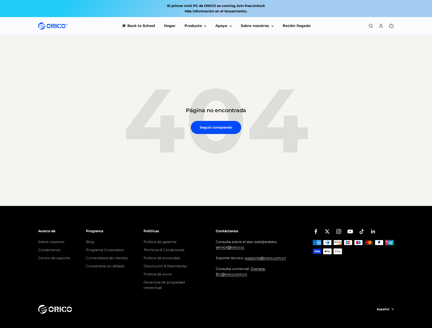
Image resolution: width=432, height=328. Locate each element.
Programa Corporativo (105, 250)
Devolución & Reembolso (165, 266)
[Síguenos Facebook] (316, 231)
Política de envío (158, 274)
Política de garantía (160, 242)
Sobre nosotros (255, 26)
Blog (90, 242)
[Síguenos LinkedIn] (373, 231)
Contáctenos (49, 250)
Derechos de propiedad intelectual (164, 285)
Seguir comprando (216, 127)
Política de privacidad (162, 258)
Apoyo (221, 26)
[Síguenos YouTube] (350, 231)
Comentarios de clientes (107, 258)
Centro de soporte (54, 258)
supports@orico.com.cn (265, 258)
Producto (193, 26)
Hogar (170, 26)
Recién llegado (296, 26)
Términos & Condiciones (164, 250)
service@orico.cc (230, 247)
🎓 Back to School (138, 26)
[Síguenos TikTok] (362, 231)
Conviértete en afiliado (105, 266)
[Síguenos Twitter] (327, 231)
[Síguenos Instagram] (339, 231)
